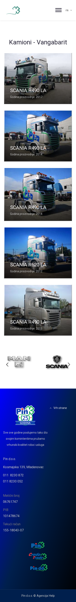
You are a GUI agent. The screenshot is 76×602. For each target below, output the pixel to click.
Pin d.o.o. (9, 459)
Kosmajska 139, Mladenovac (23, 467)
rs (67, 10)
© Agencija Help (44, 596)
